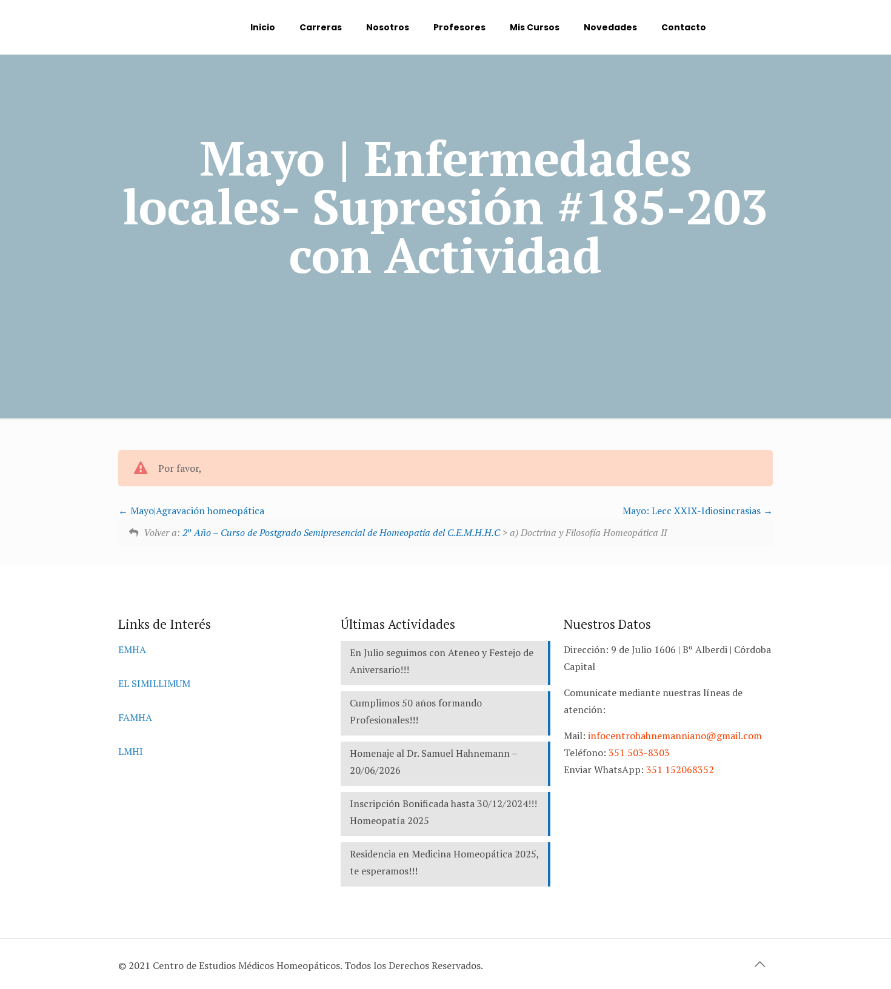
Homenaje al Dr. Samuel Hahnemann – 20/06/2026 (434, 761)
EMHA (132, 649)
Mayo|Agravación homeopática (196, 510)
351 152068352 (680, 769)
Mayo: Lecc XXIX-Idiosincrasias (692, 510)
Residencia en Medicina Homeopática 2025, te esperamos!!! (444, 862)
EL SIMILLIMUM (154, 683)
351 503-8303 (639, 752)
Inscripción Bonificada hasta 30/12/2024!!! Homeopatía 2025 (443, 812)
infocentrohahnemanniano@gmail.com (675, 735)
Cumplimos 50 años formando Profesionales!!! (416, 711)
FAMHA (135, 717)
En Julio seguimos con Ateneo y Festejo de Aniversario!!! (441, 661)
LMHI (130, 751)
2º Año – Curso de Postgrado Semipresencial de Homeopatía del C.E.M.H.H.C (341, 532)
